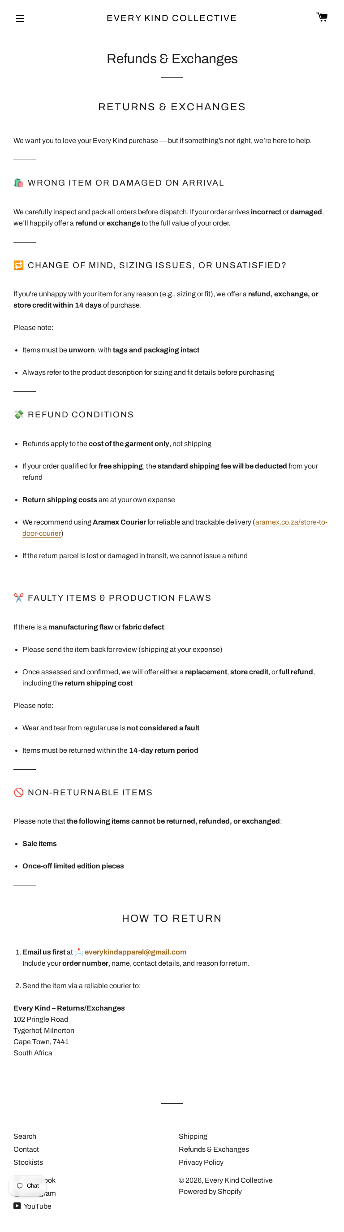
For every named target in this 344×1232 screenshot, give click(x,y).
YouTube (37, 1206)
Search (24, 1136)
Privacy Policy (201, 1162)
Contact (26, 1149)
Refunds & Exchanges (214, 1149)
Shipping (193, 1136)
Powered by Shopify (210, 1191)
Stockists (28, 1162)
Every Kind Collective (172, 18)
